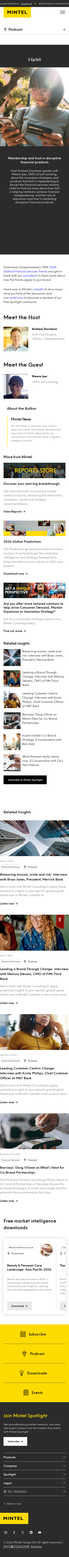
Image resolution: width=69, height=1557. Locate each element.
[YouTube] (40, 1533)
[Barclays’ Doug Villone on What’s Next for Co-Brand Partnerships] (34, 1131)
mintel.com (16, 297)
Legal (7, 1483)
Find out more (13, 631)
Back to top (14, 1504)
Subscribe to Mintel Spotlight (25, 780)
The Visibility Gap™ (21, 1265)
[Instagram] (6, 1533)
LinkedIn (38, 289)
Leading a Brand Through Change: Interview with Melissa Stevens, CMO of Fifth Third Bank (43, 678)
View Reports (13, 511)
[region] (34, 1276)
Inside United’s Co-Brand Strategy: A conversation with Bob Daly (42, 739)
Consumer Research (18, 1247)
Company (10, 1466)
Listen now (7, 903)
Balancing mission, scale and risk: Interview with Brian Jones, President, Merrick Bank (42, 655)
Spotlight (10, 1474)
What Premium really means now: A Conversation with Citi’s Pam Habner (42, 760)
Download (26, 3)
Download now (14, 573)
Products (10, 1457)
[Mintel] (17, 12)
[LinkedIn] (31, 1533)
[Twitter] (23, 1533)
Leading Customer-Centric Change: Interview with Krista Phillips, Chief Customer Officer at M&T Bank (43, 699)
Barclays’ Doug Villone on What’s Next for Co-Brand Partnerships (39, 718)
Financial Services (11, 867)
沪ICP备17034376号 (16, 1546)
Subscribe (13, 1441)
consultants (30, 275)
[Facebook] (14, 1533)
